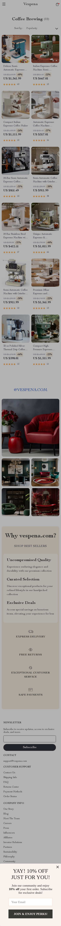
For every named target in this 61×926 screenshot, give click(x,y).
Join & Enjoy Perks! (30, 914)
